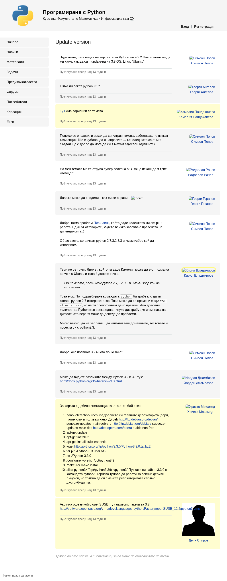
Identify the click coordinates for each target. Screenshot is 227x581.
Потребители (17, 102)
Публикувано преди (83, 71)
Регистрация (204, 26)
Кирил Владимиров (198, 275)
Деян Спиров (198, 540)
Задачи (12, 72)
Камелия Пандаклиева (196, 117)
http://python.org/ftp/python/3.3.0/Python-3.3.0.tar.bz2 (112, 446)
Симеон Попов (202, 63)
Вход (185, 26)
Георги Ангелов (201, 92)
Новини (12, 52)
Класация (14, 112)
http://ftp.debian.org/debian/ (138, 419)
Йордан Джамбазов (198, 383)
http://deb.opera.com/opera (112, 428)
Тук (62, 111)
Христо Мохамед (200, 412)
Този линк (101, 223)
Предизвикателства (22, 82)
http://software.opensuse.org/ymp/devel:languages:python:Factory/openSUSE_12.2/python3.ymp (130, 508)
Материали (15, 62)
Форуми (12, 92)
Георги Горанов (201, 204)
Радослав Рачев (200, 175)
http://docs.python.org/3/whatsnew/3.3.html (91, 381)
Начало (12, 42)
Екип (10, 122)
